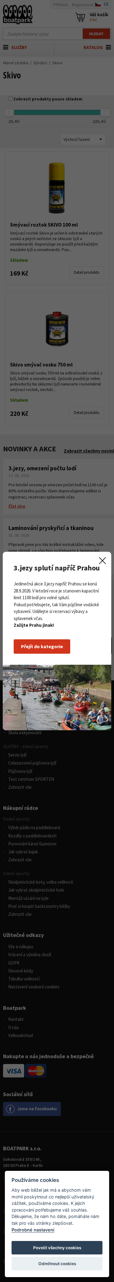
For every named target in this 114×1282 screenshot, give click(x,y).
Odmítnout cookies (57, 1263)
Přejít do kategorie (42, 646)
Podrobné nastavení (33, 1229)
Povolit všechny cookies (57, 1247)
